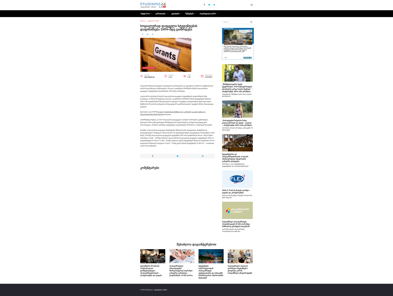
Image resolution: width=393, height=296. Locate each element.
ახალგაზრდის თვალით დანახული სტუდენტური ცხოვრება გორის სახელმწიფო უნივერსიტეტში (240, 269)
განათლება (160, 14)
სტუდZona (145, 14)
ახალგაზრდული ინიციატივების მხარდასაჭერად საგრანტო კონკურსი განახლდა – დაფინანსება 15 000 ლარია (181, 270)
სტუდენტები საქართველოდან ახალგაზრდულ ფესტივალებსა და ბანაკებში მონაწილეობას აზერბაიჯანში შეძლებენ (211, 272)
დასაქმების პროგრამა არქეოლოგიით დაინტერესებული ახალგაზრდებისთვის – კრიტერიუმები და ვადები (151, 270)
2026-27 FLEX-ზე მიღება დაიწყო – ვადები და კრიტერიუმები (236, 191)
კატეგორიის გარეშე (148, 67)
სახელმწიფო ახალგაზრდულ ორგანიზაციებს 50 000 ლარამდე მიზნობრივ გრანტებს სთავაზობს (236, 224)
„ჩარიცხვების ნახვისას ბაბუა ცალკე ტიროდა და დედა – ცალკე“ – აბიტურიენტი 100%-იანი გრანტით (237, 122)
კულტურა (175, 14)
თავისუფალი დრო (208, 14)
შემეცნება (189, 14)
